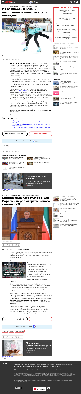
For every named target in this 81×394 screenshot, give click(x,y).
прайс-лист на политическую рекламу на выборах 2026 (28, 366)
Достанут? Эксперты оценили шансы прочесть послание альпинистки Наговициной (69, 204)
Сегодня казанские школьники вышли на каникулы (16, 158)
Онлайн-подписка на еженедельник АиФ (57, 363)
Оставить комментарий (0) (40, 133)
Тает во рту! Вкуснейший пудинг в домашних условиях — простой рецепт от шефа (68, 199)
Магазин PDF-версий (40, 363)
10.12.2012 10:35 (5, 6)
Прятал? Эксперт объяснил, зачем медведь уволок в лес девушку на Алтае (68, 215)
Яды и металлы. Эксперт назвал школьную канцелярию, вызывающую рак (68, 210)
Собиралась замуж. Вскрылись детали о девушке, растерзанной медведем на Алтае (68, 220)
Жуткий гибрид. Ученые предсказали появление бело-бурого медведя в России (69, 57)
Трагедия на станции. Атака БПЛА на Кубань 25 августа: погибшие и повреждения (66, 18)
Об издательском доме (20, 363)
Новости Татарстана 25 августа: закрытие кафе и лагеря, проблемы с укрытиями (66, 37)
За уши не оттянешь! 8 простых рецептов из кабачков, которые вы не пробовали (69, 52)
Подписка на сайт (18, 364)
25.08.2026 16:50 (6, 195)
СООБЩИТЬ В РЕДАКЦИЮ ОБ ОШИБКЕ (52, 366)
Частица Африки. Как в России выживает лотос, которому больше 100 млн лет (69, 47)
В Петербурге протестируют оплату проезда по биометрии (69, 103)
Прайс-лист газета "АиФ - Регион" (45, 364)
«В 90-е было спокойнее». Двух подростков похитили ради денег (68, 62)
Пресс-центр (30, 363)
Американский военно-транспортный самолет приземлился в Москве (69, 82)
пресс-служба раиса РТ (8, 241)
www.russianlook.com (10, 55)
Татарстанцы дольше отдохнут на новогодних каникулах (31, 127)
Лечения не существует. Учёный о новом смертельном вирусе (68, 225)
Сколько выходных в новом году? (42, 162)
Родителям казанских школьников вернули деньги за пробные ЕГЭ (42, 158)
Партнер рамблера (27, 388)
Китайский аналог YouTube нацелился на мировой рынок (68, 93)
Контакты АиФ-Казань (30, 364)
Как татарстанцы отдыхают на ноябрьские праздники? (16, 163)
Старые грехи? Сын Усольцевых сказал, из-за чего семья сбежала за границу (69, 68)
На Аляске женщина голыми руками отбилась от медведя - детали (69, 87)
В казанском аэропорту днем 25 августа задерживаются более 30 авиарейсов (66, 31)
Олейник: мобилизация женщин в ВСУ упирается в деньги (68, 98)
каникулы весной (21, 90)
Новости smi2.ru (7, 189)
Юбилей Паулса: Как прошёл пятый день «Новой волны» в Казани (66, 24)
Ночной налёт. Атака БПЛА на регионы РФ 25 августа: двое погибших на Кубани (66, 12)
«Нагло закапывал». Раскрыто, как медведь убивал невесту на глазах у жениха (69, 73)
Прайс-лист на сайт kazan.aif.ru (64, 364)
